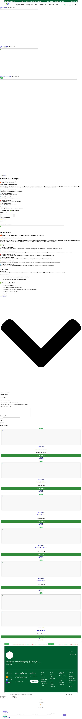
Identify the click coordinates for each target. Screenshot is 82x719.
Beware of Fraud (71, 686)
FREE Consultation (49, 4)
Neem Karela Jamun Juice (5, 76)
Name (1, 418)
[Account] (70, 4)
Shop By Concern (20, 4)
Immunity (43, 677)
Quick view (41, 458)
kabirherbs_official (6, 717)
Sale (36, 4)
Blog (57, 4)
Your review (3, 415)
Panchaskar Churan (41, 482)
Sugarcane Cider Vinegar (41, 547)
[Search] (67, 4)
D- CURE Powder (4, 46)
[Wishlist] (72, 4)
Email (1, 420)
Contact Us (52, 686)
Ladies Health (44, 679)
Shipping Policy (72, 680)
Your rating (2, 406)
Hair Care (43, 685)
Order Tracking (62, 675)
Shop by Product (29, 4)
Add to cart (3, 217)
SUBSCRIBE (34, 681)
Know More (44, 644)
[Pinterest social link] (6, 221)
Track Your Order (52, 679)
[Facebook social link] (3, 221)
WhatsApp (5, 716)
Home (1, 7)
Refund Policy (72, 682)
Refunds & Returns (52, 675)
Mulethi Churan (41, 514)
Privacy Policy (72, 678)
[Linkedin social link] (8, 221)
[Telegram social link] (9, 221)
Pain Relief (43, 681)
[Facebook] (70, 654)
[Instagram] (73, 654)
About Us (52, 684)
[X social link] (5, 221)
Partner (60, 680)
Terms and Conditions (71, 675)
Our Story (61, 678)
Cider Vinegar (44, 683)
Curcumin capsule (41, 580)
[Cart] (75, 4)
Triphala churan (41, 630)
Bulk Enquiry (61, 682)
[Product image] (41, 626)
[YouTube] (75, 654)
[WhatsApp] (64, 5)
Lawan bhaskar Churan (41, 449)
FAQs (51, 682)
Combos (41, 4)
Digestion (5, 7)
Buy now (7, 217)
